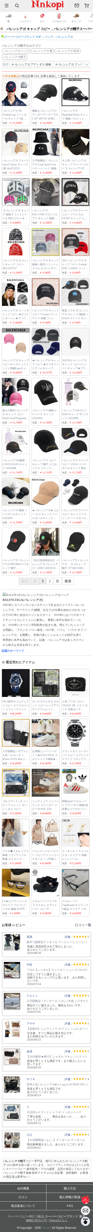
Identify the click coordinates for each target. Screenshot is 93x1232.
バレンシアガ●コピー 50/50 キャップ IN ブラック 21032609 (75, 414)
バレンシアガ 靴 (42, 51)
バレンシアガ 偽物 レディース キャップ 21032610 (44, 414)
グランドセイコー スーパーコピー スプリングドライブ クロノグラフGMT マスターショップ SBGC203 (75, 759)
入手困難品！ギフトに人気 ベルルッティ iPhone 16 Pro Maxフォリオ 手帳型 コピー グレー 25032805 (15, 759)
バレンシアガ (64, 36)
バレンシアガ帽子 (14, 57)
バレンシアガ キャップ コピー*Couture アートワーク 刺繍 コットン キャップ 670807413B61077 (45, 318)
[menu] (6, 5)
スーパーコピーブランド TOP (22, 36)
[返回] (85, 1221)
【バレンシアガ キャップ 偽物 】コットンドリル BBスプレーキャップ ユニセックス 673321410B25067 (15, 218)
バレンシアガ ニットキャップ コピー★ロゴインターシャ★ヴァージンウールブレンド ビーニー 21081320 (15, 318)
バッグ (49, 36)
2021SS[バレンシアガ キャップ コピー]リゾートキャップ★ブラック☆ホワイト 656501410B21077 (75, 368)
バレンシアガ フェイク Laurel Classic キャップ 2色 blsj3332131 (15, 164)
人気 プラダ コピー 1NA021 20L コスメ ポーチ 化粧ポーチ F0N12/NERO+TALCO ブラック (75, 709)
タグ (5, 64)
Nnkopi (46, 1227)
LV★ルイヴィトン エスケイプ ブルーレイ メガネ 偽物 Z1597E (14, 905)
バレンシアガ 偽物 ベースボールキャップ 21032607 (14, 514)
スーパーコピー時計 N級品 (26, 1216)
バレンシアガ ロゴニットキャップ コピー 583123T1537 (15, 264)
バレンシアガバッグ (16, 51)
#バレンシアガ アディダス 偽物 (31, 64)
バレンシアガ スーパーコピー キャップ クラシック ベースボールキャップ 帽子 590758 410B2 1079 (75, 518)
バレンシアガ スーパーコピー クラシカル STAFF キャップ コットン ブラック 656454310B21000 (75, 218)
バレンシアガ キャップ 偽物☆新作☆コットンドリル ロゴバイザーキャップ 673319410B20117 (45, 268)
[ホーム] (85, 1199)
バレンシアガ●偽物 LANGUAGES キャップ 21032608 (14, 464)
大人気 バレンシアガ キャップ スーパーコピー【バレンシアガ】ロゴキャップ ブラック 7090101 (75, 168)
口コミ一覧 (83, 925)
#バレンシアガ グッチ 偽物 (72, 64)
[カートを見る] (85, 1210)
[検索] (17, 5)
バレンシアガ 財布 (67, 51)
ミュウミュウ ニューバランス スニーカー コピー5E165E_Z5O (45, 805)
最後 (67, 581)
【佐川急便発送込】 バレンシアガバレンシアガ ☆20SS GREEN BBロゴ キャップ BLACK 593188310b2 (45, 568)
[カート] (86, 5)
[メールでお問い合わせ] (76, 5)
